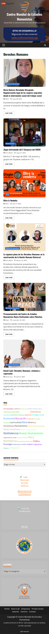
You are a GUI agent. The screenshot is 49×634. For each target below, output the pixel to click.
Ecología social (37, 415)
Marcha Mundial (39, 426)
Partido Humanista (22, 437)
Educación (20, 418)
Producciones (38, 609)
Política (36, 441)
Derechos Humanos (12, 84)
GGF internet (24, 631)
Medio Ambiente (11, 429)
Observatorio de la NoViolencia (25, 492)
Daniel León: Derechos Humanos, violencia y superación (24, 354)
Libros (30, 426)
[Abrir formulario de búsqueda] (45, 45)
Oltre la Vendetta (24, 183)
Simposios (25, 609)
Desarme (28, 415)
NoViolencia (10, 433)
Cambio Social (31, 409)
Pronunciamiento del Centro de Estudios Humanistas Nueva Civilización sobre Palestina (24, 297)
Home (7, 609)
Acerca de (15, 609)
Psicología (7, 444)
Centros (24, 611)
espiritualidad (16, 422)
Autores (15, 611)
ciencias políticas (25, 412)
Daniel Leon (9, 377)
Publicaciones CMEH (19, 444)
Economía (8, 418)
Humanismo (10, 144)
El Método (30, 419)
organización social (9, 437)
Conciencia (35, 411)
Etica (7, 194)
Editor (7, 99)
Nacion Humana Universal (28, 429)
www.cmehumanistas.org (24, 37)
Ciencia (40, 409)
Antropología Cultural (11, 409)
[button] (3, 45)
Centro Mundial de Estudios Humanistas (24, 16)
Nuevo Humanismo (31, 433)
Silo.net (24, 526)
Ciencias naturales (11, 411)
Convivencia (7, 415)
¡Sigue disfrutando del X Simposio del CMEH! (24, 132)
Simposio (14, 447)
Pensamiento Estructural (25, 441)
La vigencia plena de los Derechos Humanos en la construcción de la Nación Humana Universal (24, 237)
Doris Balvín (9, 153)
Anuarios (23, 409)
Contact (32, 611)
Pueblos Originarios (34, 444)
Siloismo (6, 448)
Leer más (9, 113)
